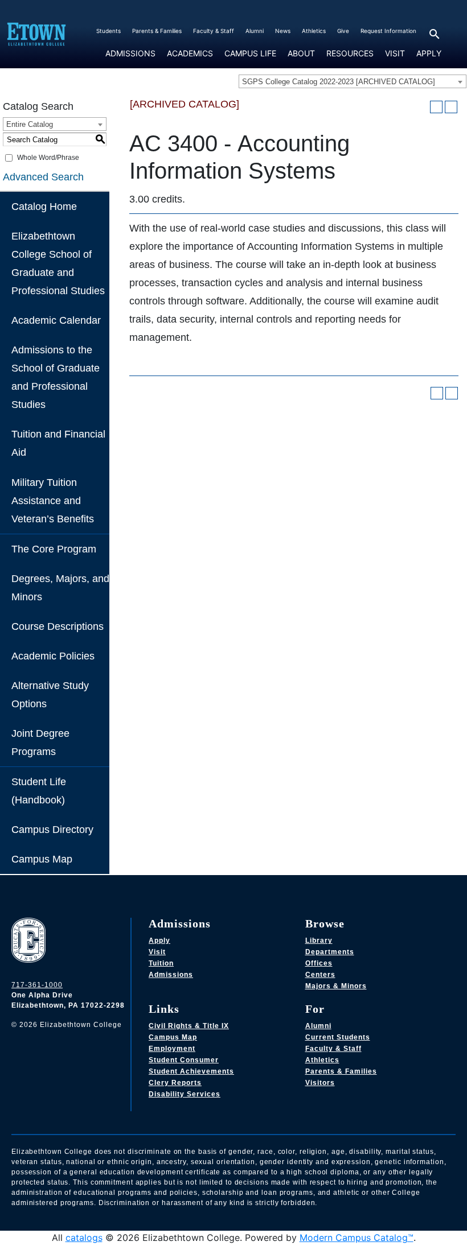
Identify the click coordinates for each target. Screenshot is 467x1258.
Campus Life (250, 53)
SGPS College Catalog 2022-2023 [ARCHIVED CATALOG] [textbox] (338, 81)
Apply (428, 53)
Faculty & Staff (213, 30)
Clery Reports (175, 1083)
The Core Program (53, 549)
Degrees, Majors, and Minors (60, 588)
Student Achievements (191, 1071)
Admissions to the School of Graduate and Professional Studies (55, 377)
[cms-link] (31, 942)
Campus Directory (52, 829)
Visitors (320, 1083)
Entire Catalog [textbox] (29, 124)
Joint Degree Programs (40, 742)
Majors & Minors (336, 986)
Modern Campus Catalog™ (356, 1237)
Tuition (161, 963)
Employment (172, 1049)
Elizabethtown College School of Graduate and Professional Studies (58, 263)
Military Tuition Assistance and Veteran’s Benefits (52, 501)
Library (319, 940)
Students (108, 30)
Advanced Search (43, 177)
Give (343, 30)
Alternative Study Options (50, 695)
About (301, 53)
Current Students (337, 1037)
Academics (190, 53)
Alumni (254, 30)
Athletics (314, 30)
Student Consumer (184, 1060)
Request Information (388, 30)
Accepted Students (129, 66)
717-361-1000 (37, 985)
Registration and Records (199, 66)
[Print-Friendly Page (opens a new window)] (436, 107)
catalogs (84, 1237)
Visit (395, 53)
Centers (320, 975)
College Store (240, 66)
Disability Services (184, 1094)
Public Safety (342, 66)
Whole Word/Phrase (48, 158)
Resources (350, 53)
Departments (329, 952)
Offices (319, 963)
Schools (175, 66)
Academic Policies (53, 656)
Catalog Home (44, 206)
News (282, 30)
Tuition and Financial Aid (58, 443)
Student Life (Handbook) (38, 791)
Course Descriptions (57, 626)
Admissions (130, 53)
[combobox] (352, 81)
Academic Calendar (56, 320)
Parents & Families (157, 30)
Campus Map (41, 859)
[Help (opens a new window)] (451, 107)
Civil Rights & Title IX (189, 1026)
